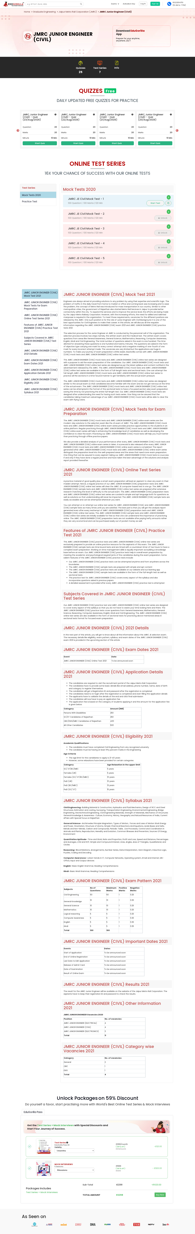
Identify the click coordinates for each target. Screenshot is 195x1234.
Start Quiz (40, 143)
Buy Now (160, 1194)
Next (177, 130)
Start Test (155, 203)
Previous (18, 130)
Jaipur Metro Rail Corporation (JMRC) (78, 11)
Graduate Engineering (44, 11)
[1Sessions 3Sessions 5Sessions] (74, 1170)
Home (27, 11)
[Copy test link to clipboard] (168, 203)
